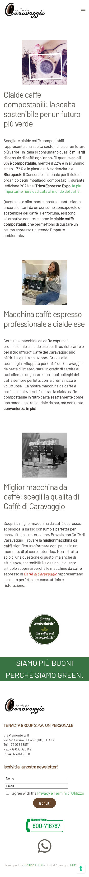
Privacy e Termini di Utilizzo (60, 793)
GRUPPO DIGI (33, 865)
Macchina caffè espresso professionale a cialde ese (44, 319)
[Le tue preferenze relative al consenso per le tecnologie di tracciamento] (80, 868)
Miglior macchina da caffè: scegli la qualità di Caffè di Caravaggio (41, 496)
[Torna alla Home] (25, 10)
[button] (83, 10)
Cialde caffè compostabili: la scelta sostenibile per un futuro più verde (42, 109)
